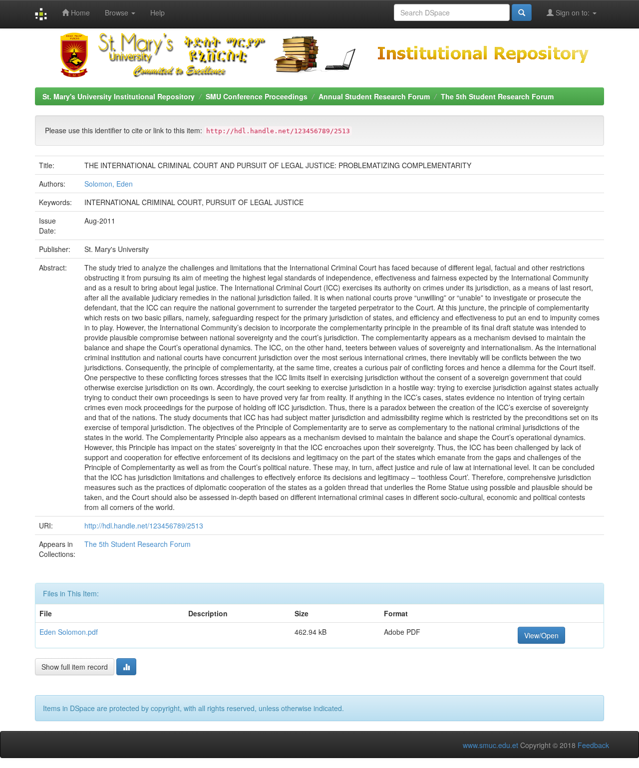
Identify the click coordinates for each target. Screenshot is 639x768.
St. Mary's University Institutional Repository (118, 96)
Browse (117, 12)
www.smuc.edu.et (490, 745)
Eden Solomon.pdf (68, 632)
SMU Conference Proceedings (257, 96)
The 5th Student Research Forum (497, 96)
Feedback (593, 745)
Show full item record (74, 667)
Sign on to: (573, 12)
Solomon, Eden (108, 184)
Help (157, 12)
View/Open (541, 635)
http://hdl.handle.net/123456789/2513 (143, 525)
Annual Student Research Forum (374, 96)
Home (79, 12)
